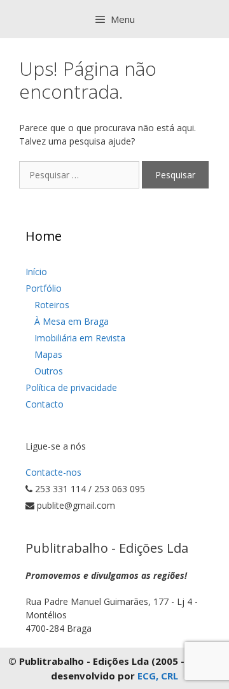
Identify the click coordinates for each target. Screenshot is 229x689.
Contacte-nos (53, 472)
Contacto (44, 404)
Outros (48, 371)
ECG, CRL (157, 675)
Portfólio (43, 288)
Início (36, 272)
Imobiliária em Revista (79, 338)
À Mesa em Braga (71, 321)
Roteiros (51, 305)
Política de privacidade (71, 387)
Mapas (48, 354)
